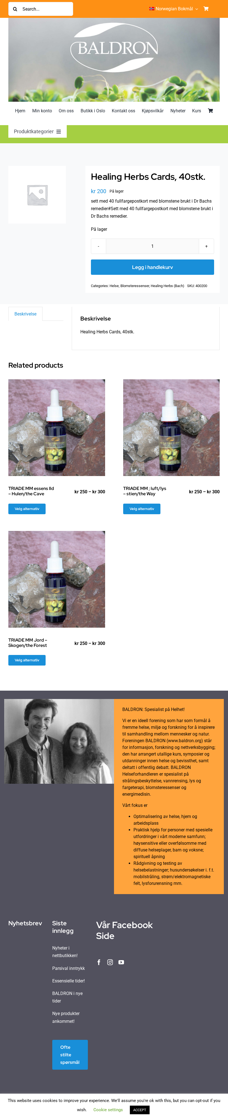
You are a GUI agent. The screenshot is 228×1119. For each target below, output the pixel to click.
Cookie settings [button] (108, 1109)
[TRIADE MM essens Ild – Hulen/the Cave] (56, 427)
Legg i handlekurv (152, 267)
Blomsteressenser (134, 286)
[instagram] (110, 962)
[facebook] (99, 962)
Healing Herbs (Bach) (167, 286)
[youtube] (121, 962)
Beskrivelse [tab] (25, 314)
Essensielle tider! (68, 981)
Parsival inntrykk (68, 968)
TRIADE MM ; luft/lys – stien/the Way (144, 491)
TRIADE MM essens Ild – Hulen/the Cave (31, 491)
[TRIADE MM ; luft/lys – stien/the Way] (171, 427)
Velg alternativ (27, 508)
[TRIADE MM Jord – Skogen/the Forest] (56, 579)
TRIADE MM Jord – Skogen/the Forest (27, 642)
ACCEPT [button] (139, 1110)
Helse (114, 286)
